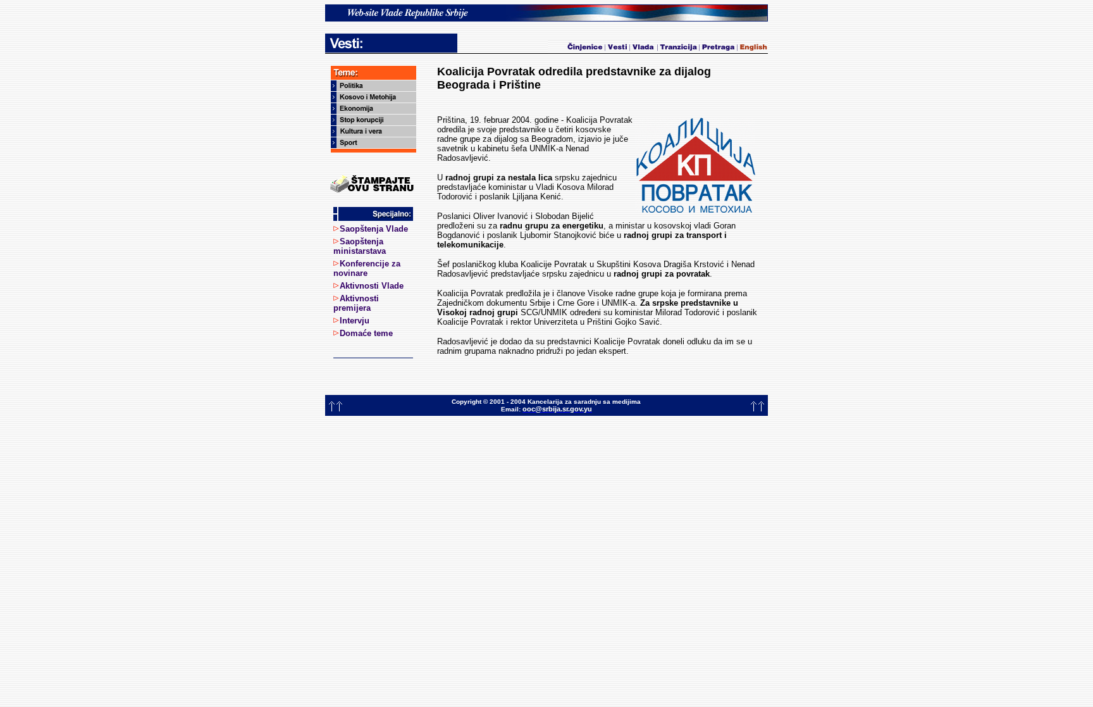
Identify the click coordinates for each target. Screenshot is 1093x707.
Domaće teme (366, 333)
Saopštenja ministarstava (359, 246)
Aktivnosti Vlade (372, 286)
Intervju (354, 320)
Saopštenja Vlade (374, 229)
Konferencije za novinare (366, 268)
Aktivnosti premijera (356, 303)
